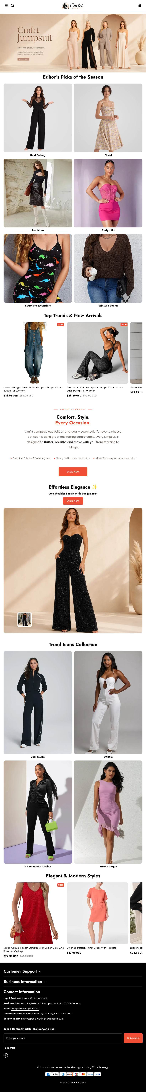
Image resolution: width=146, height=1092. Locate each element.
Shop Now (73, 471)
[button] (6, 5)
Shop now (73, 501)
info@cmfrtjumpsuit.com (25, 1008)
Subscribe (133, 1038)
